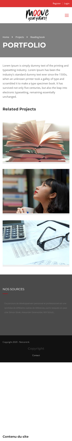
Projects (20, 37)
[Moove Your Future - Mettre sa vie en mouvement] (37, 16)
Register (57, 3)
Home (6, 37)
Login (66, 3)
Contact (36, 355)
